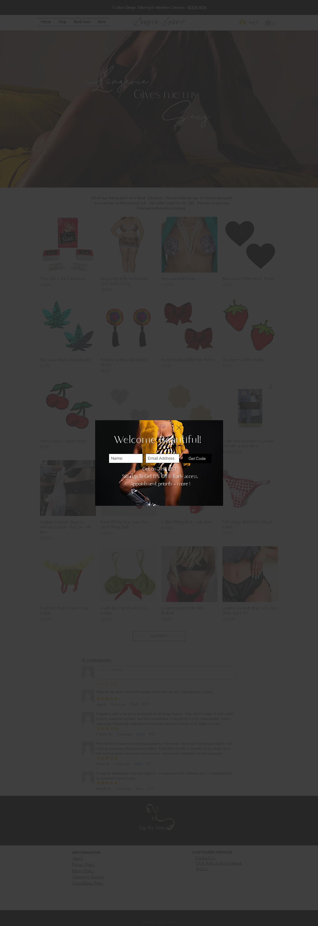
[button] (178, 427)
